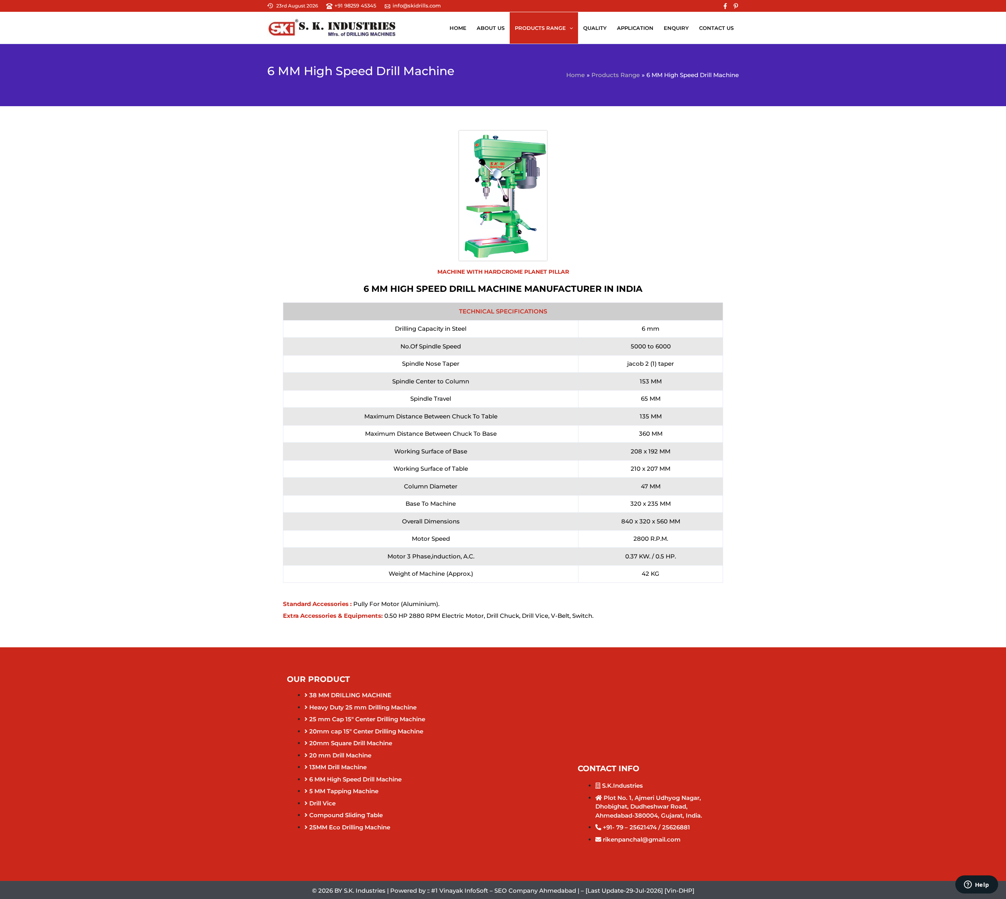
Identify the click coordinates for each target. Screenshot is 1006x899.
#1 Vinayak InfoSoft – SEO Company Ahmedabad (503, 890)
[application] (569, 28)
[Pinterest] (736, 6)
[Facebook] (725, 6)
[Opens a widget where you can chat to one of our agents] (976, 885)
